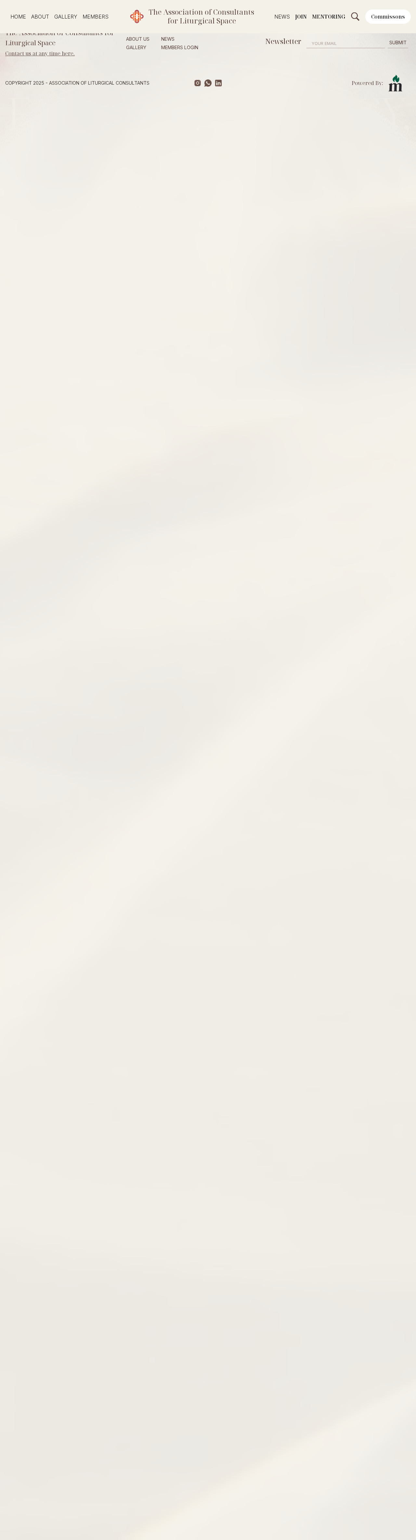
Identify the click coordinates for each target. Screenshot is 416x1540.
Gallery (65, 16)
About (40, 16)
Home (18, 16)
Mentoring (328, 16)
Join (301, 16)
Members (96, 16)
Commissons (388, 16)
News (282, 16)
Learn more (162, 282)
